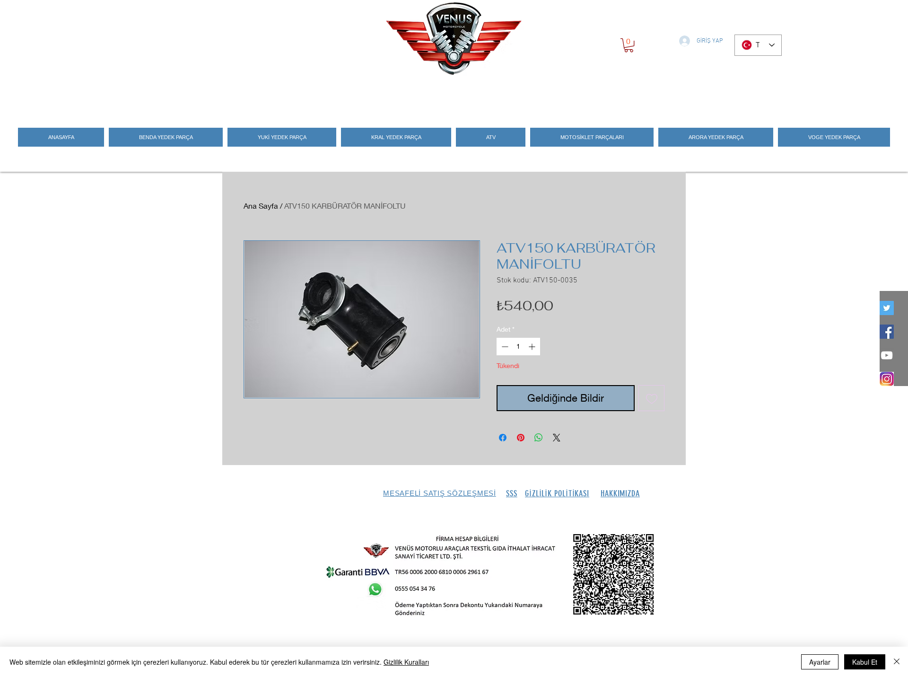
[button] (628, 45)
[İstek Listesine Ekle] (651, 398)
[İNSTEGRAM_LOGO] (887, 379)
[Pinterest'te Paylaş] (520, 437)
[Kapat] (896, 661)
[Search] (676, 96)
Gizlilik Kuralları (406, 662)
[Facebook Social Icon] (887, 332)
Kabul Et (864, 662)
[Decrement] (504, 346)
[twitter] (887, 308)
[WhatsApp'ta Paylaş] (538, 437)
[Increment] (533, 346)
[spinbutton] (518, 346)
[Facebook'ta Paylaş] (502, 437)
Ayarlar (819, 662)
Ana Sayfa (261, 205)
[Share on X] (556, 437)
